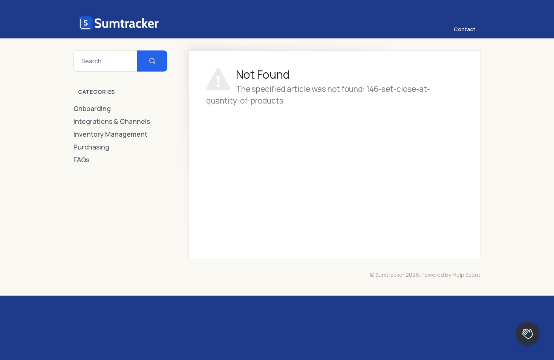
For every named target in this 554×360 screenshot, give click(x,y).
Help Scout (467, 274)
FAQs (81, 159)
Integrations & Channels (111, 121)
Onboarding (92, 108)
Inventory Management (110, 134)
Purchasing (91, 146)
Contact (464, 29)
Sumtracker (389, 274)
